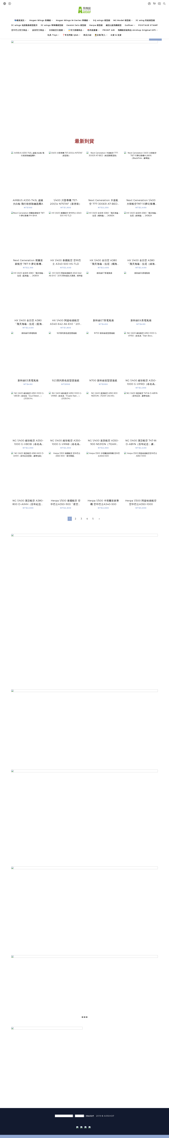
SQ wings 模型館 (101, 20)
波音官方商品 (38, 30)
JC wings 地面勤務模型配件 (24, 25)
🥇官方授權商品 (75, 30)
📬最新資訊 (19, 20)
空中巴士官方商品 (19, 30)
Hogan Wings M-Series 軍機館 (72, 20)
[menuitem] (70, 519)
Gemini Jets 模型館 (76, 25)
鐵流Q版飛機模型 (114, 25)
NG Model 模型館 (122, 20)
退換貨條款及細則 (64, 1116)
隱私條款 (79, 1116)
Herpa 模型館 (96, 25)
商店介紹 (87, 35)
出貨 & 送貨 (116, 35)
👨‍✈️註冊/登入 (100, 35)
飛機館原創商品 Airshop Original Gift (137, 30)
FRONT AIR (109, 30)
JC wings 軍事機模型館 (52, 25)
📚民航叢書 (92, 30)
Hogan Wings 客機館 (40, 20)
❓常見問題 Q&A (70, 35)
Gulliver (129, 25)
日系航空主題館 (56, 30)
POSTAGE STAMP (148, 25)
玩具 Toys (52, 35)
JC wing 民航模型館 (145, 20)
